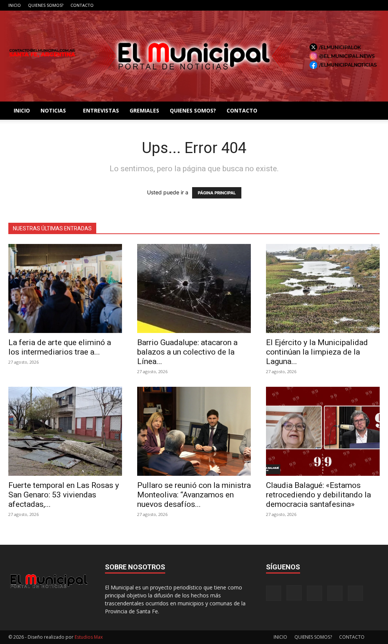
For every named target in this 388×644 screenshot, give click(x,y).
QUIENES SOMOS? (45, 5)
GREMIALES (144, 110)
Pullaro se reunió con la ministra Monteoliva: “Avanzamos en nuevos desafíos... (194, 495)
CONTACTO (82, 5)
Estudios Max (89, 637)
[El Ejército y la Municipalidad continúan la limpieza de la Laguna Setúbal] (323, 288)
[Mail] (349, 5)
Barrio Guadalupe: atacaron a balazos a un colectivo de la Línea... (187, 352)
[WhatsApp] (374, 5)
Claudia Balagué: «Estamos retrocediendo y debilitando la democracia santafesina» (318, 495)
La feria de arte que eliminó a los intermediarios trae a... (59, 347)
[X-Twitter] (361, 5)
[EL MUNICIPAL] (194, 56)
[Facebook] (324, 5)
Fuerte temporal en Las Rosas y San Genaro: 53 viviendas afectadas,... (63, 495)
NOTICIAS (53, 110)
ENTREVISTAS (101, 110)
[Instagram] (336, 5)
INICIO (14, 5)
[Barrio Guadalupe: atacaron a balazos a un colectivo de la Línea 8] (194, 288)
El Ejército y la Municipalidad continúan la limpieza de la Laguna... (317, 352)
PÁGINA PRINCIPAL (217, 192)
